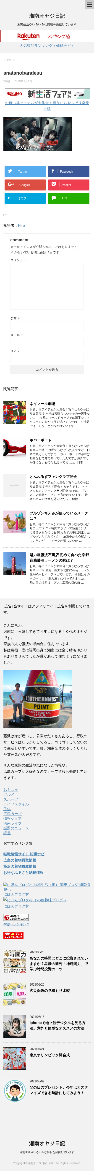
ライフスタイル (16, 804)
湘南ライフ (12, 823)
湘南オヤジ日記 (47, 16)
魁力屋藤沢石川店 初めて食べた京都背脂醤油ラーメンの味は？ (59, 557)
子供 (7, 809)
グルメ (8, 794)
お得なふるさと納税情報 (23, 873)
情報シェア (12, 819)
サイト (15, 351)
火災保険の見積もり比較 (50, 990)
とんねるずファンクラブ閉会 (53, 476)
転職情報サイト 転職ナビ (23, 854)
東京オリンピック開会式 (50, 1055)
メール (17, 335)
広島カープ (12, 814)
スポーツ (10, 799)
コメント (18, 260)
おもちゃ (10, 790)
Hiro (21, 226)
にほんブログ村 (16, 894)
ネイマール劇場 (42, 404)
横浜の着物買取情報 (19, 866)
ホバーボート (41, 440)
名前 (15, 318)
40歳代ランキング (16, 924)
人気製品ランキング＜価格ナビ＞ (47, 46)
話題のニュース (16, 828)
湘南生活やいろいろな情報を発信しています (47, 1152)
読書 (7, 833)
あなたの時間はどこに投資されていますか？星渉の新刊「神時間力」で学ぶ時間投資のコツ (59, 963)
